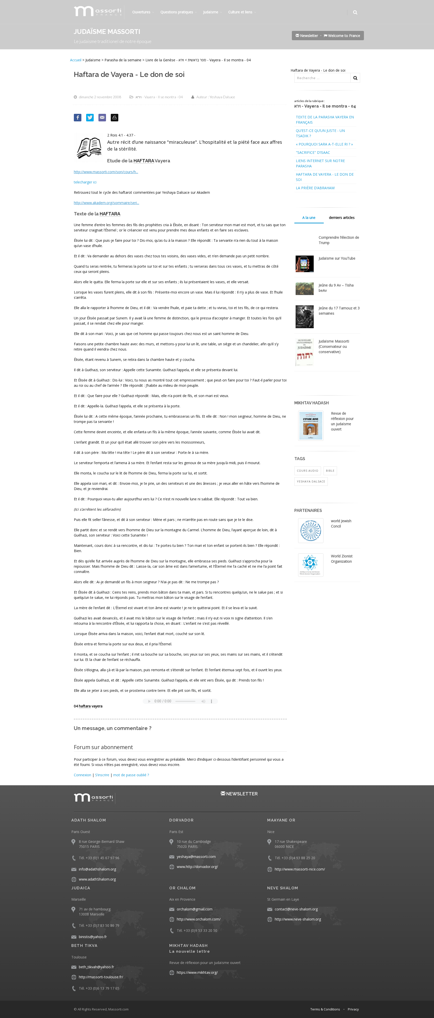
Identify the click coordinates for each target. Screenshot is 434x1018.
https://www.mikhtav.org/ (197, 972)
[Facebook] (77, 117)
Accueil (76, 60)
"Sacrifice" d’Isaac (313, 152)
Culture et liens (240, 12)
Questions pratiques (176, 12)
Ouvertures (141, 12)
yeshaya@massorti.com (196, 856)
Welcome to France (343, 35)
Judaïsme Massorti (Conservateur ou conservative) (334, 346)
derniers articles (342, 217)
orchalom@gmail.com (194, 909)
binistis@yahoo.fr (93, 936)
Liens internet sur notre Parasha (320, 163)
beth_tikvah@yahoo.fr (96, 966)
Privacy (353, 1009)
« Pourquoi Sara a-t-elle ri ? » (324, 144)
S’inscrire (102, 774)
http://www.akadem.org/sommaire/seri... (106, 202)
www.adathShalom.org (97, 879)
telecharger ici (85, 182)
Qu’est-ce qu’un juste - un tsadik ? (320, 133)
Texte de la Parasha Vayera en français (325, 120)
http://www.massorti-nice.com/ (300, 869)
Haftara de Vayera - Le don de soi (325, 177)
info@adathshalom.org (97, 869)
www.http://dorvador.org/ (197, 866)
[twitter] (90, 117)
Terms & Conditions (325, 1009)
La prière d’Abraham (315, 187)
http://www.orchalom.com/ (199, 919)
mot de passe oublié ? (131, 774)
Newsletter (308, 35)
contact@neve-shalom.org (296, 909)
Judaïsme (210, 12)
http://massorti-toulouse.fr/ (101, 977)
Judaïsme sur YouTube (337, 258)
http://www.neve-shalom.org (298, 919)
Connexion (82, 774)
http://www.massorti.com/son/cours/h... (106, 171)
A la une (308, 217)
